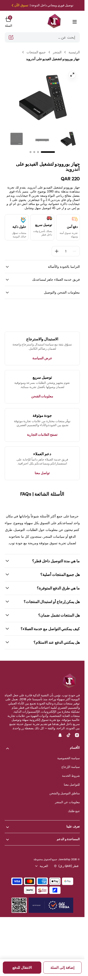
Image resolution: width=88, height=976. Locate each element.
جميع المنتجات (36, 52)
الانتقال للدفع (22, 967)
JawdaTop (64, 859)
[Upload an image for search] (11, 37)
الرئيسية (74, 52)
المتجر (57, 52)
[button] (74, 22)
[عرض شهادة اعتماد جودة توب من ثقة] (51, 905)
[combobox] (42, 37)
